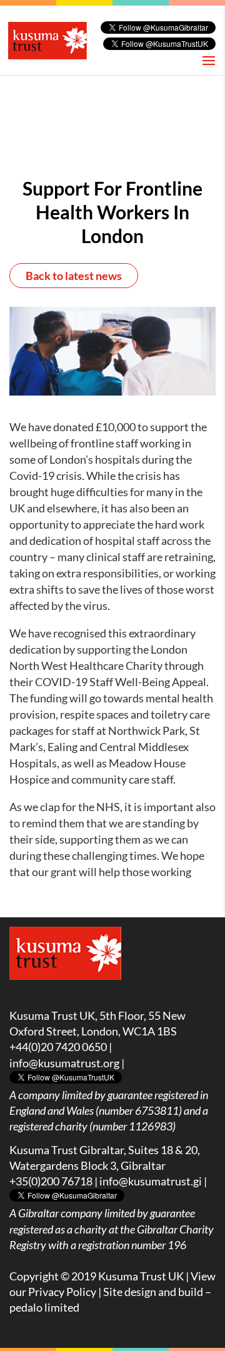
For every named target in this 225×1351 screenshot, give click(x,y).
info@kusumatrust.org (64, 1063)
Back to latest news (74, 275)
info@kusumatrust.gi (150, 1181)
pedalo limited (44, 1307)
